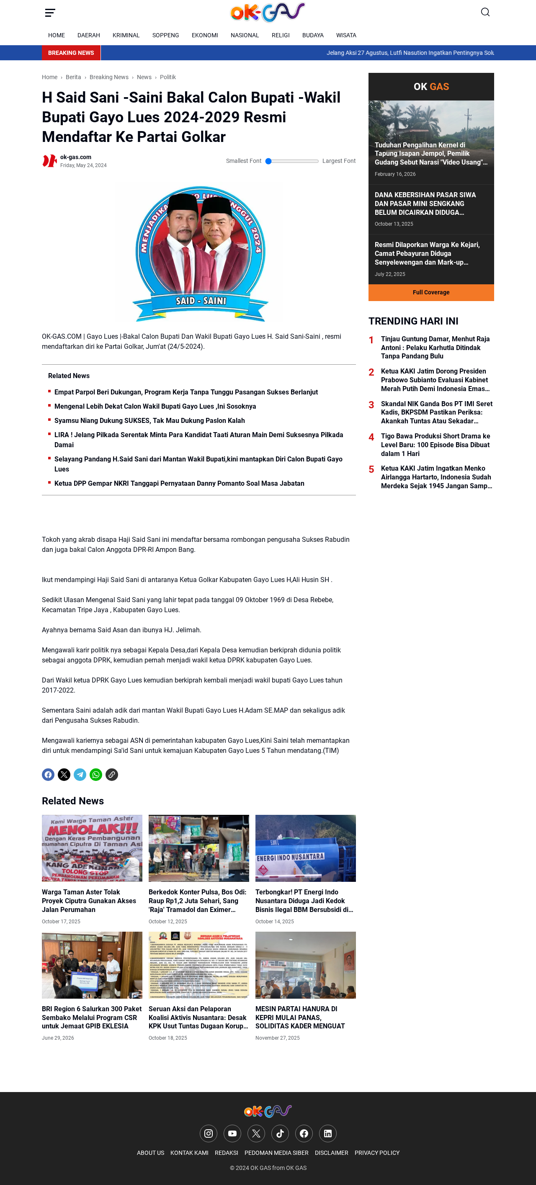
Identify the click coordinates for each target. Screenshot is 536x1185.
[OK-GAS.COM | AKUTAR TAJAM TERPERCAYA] (267, 12)
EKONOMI (205, 35)
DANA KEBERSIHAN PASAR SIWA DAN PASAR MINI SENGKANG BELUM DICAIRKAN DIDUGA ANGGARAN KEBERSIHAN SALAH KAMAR (426, 204)
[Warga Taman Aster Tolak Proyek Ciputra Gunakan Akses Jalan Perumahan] (92, 848)
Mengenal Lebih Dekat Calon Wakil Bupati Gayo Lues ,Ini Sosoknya (155, 406)
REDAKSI (226, 1152)
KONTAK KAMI (189, 1152)
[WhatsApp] (96, 774)
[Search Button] (485, 12)
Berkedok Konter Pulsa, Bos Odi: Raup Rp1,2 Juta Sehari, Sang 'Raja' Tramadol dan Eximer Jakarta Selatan (198, 901)
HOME (56, 35)
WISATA (346, 35)
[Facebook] (48, 774)
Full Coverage (431, 292)
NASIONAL (245, 35)
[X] (64, 774)
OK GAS (260, 1167)
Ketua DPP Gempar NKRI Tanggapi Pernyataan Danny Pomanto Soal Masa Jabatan (179, 483)
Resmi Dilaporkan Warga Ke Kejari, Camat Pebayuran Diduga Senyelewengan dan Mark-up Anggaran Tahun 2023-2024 (427, 254)
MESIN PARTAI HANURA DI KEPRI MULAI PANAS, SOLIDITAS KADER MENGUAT (300, 1017)
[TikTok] (280, 1133)
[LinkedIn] (328, 1133)
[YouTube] (232, 1133)
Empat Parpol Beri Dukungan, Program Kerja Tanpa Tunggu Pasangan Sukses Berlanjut (186, 392)
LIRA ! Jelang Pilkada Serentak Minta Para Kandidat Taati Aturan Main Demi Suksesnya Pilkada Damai (198, 440)
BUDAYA (313, 35)
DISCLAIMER (331, 1152)
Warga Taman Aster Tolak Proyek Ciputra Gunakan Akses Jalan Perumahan (89, 901)
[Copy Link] (112, 774)
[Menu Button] (50, 12)
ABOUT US (150, 1152)
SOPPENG (165, 35)
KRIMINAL (126, 35)
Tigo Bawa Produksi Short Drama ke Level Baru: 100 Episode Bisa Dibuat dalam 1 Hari (435, 445)
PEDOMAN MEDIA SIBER (277, 1152)
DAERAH (88, 35)
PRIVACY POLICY (377, 1152)
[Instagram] (208, 1133)
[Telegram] (80, 774)
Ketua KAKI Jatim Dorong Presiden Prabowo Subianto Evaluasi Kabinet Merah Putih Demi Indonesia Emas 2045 (434, 380)
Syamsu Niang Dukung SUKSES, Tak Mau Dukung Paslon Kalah (149, 421)
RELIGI (281, 35)
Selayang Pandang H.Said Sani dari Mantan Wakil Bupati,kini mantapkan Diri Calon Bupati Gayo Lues (198, 464)
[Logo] (268, 1111)
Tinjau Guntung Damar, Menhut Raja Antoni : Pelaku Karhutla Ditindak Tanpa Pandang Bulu (435, 348)
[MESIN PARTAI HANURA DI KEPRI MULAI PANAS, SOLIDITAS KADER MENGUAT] (305, 965)
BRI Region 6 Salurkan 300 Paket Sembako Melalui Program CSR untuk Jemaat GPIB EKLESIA (92, 1017)
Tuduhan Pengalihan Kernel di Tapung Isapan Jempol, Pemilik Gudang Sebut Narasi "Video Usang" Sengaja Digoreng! (429, 154)
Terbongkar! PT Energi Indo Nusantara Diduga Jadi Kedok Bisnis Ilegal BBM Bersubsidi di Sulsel (301, 901)
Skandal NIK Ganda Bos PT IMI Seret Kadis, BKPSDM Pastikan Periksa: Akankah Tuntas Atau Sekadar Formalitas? (436, 413)
